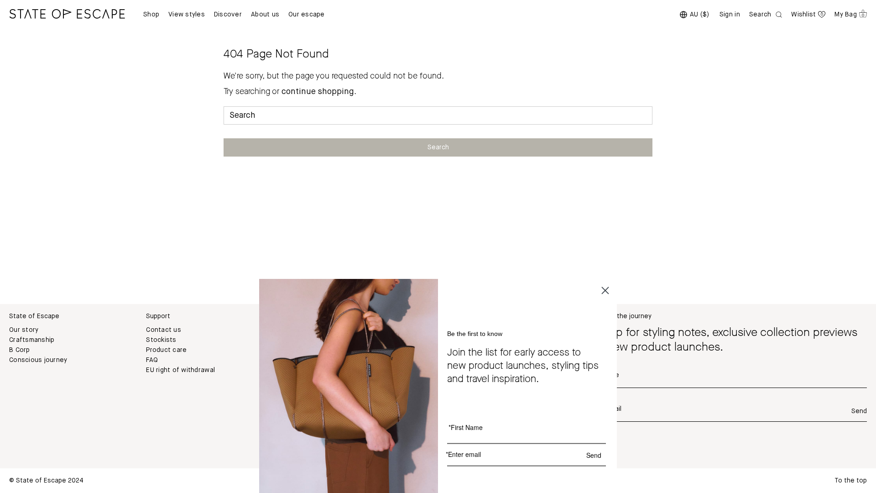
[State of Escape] (67, 13)
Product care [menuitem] (166, 350)
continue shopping (318, 92)
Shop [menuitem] (151, 14)
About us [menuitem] (265, 14)
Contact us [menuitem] (163, 330)
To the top (850, 480)
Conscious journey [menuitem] (38, 360)
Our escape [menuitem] (306, 14)
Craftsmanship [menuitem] (31, 340)
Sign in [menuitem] (730, 14)
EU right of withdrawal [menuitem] (180, 370)
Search (438, 147)
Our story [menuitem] (23, 330)
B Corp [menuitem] (19, 350)
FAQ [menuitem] (152, 360)
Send (859, 411)
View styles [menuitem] (186, 14)
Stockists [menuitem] (161, 340)
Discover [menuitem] (228, 14)
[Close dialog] (605, 290)
